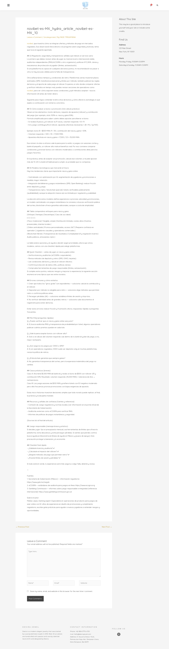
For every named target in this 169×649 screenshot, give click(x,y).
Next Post (107, 527)
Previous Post (22, 527)
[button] (8, 5)
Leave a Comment (34, 37)
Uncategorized (49, 37)
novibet (30, 43)
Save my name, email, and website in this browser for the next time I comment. (61, 591)
